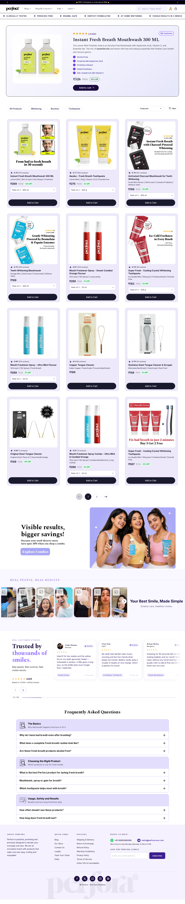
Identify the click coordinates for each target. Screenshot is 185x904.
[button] (175, 8)
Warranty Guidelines (86, 851)
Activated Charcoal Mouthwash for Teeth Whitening (150, 177)
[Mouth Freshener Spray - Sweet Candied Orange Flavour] (93, 240)
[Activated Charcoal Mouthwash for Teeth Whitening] (151, 145)
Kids (59, 8)
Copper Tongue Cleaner (81, 365)
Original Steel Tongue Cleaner (26, 454)
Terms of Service (84, 859)
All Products (16, 108)
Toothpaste (74, 108)
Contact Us (59, 847)
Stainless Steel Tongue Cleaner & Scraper (150, 365)
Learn (70, 8)
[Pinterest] (108, 878)
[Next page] (105, 496)
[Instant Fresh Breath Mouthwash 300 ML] (34, 145)
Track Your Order (62, 855)
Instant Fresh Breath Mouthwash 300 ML (116, 39)
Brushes (55, 108)
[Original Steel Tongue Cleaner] (34, 423)
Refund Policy (83, 847)
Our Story (58, 843)
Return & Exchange (85, 843)
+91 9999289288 (123, 840)
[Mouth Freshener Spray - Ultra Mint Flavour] (34, 334)
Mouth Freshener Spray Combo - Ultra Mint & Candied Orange (92, 455)
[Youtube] (92, 878)
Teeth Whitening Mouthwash (25, 270)
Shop (26, 8)
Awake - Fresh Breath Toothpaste (87, 176)
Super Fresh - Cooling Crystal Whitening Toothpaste (149, 272)
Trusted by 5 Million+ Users (92, 2)
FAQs (56, 859)
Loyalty (57, 851)
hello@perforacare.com (153, 840)
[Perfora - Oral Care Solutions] (12, 9)
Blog (56, 839)
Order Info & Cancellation (88, 863)
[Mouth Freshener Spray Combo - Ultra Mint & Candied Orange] (93, 423)
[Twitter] (84, 878)
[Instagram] (100, 878)
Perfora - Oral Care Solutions (94, 885)
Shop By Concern (43, 8)
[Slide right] (177, 2)
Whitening (36, 108)
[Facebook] (77, 878)
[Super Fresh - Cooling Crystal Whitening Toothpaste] (151, 240)
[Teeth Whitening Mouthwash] (34, 240)
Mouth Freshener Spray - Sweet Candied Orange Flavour (90, 272)
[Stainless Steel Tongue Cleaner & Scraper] (151, 334)
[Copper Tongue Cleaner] (93, 334)
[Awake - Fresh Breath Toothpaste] (93, 145)
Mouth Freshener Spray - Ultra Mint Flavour (33, 365)
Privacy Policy (83, 855)
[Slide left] (7, 2)
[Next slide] (23, 690)
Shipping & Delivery (85, 839)
